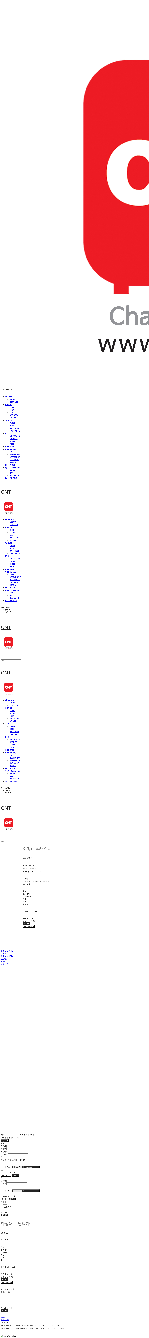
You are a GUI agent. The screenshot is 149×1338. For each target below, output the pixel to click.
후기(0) (3, 958)
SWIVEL (13, 417)
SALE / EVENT (11, 478)
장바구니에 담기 (7, 1282)
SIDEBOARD (15, 436)
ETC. (7, 433)
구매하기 (4, 1215)
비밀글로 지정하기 (8, 1172)
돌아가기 (4, 1199)
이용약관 (3, 1317)
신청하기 (4, 1310)
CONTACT (14, 402)
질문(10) (4, 961)
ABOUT (13, 399)
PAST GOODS (11, 465)
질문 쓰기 (5, 1141)
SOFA (12, 412)
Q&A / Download (12, 467)
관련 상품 (4, 964)
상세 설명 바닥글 (7, 956)
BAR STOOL (15, 415)
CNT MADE (10, 446)
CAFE (12, 451)
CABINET (13, 438)
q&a (11, 472)
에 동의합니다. (15, 1159)
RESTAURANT (15, 454)
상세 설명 (4, 953)
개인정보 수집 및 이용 (9, 1159)
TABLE (12, 423)
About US (9, 396)
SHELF (12, 441)
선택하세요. (27, 893)
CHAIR (12, 407)
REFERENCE (15, 457)
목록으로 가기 (6, 1175)
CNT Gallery (10, 449)
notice (12, 470)
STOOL (13, 409)
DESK (12, 425)
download (14, 475)
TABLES (8, 420)
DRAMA (13, 462)
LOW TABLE (15, 430)
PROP (12, 444)
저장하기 (15, 1175)
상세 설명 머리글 (7, 950)
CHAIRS (8, 404)
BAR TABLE (14, 428)
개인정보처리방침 (5, 1320)
